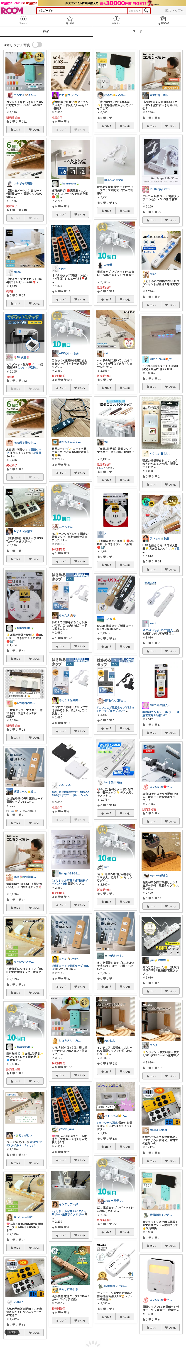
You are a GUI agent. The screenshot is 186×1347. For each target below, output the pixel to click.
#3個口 (158, 715)
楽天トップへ (174, 10)
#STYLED (36, 1142)
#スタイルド (14, 1145)
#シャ (121, 710)
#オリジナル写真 (62, 880)
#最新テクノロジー (72, 1214)
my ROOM (163, 20)
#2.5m (130, 707)
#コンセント (157, 712)
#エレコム (103, 707)
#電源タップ (75, 965)
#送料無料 (79, 880)
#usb (145, 712)
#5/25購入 (166, 630)
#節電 (37, 452)
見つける (69, 20)
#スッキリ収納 (27, 367)
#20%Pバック (151, 630)
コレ (16, 129)
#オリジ (30, 1145)
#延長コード (59, 965)
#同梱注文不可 (73, 792)
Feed (23, 20)
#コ (165, 715)
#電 (177, 548)
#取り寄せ (58, 792)
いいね (36, 129)
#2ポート (171, 712)
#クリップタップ (107, 710)
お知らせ (116, 20)
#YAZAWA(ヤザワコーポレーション (70, 793)
